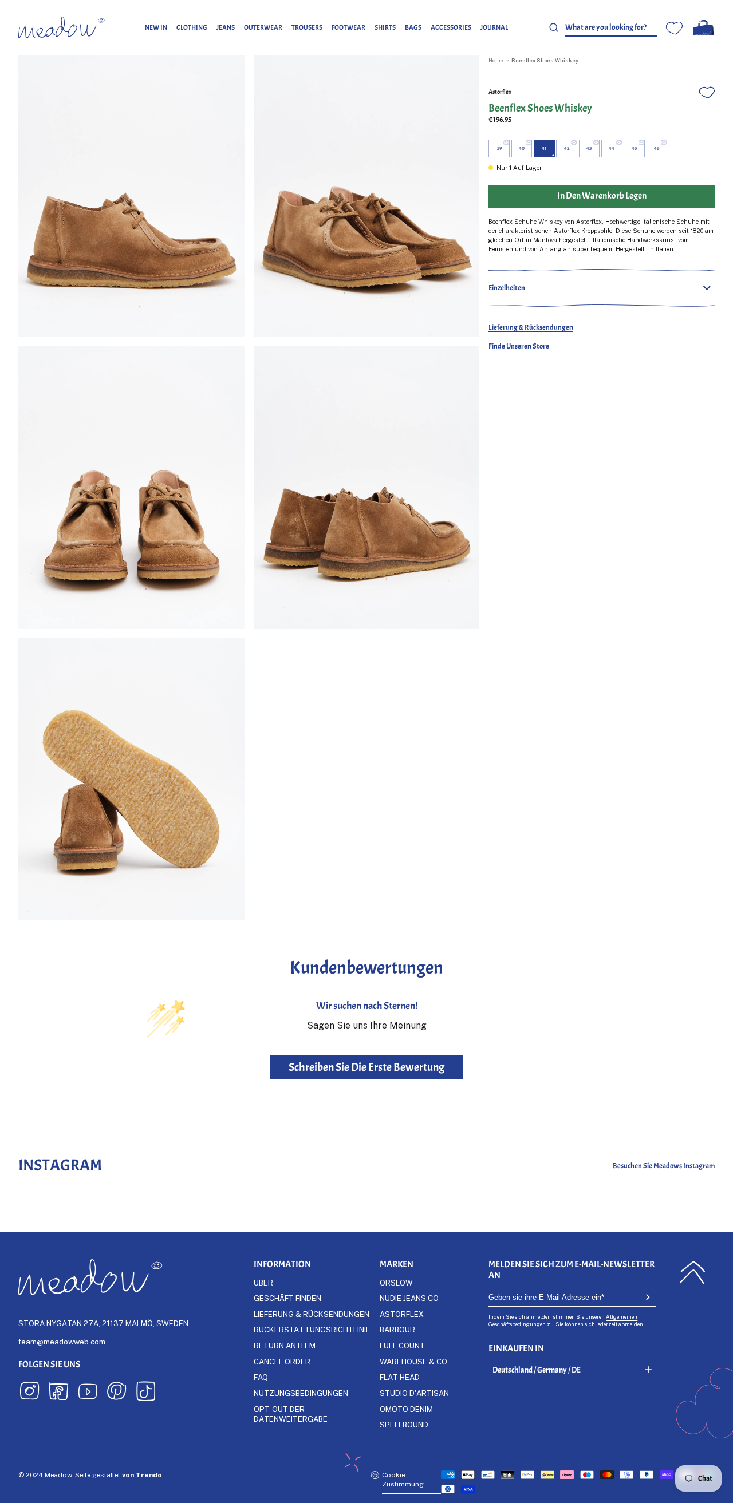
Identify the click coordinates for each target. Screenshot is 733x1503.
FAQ (261, 1377)
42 (567, 148)
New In (156, 27)
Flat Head (400, 1377)
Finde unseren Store (518, 346)
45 (634, 148)
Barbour (397, 1329)
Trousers (306, 27)
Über (263, 1282)
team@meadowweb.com (61, 1341)
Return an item (285, 1345)
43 (589, 148)
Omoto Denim (406, 1409)
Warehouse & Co (413, 1361)
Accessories (451, 27)
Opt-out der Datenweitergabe (291, 1414)
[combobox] (611, 28)
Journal (494, 27)
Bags (413, 27)
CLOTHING (191, 27)
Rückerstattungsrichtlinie (312, 1329)
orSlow (396, 1282)
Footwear (348, 27)
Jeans (225, 27)
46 (656, 148)
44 (611, 148)
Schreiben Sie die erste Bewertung (366, 1067)
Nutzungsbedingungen (301, 1393)
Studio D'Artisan (414, 1393)
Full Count (402, 1345)
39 (499, 148)
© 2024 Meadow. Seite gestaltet (90, 1474)
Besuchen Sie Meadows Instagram (664, 1165)
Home (495, 60)
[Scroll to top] (692, 1272)
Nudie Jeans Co (409, 1298)
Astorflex (499, 92)
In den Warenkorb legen (602, 195)
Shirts (385, 27)
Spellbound (404, 1424)
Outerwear (263, 27)
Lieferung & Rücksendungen (530, 327)
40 (522, 148)
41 (544, 148)
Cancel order (282, 1361)
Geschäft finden (287, 1298)
